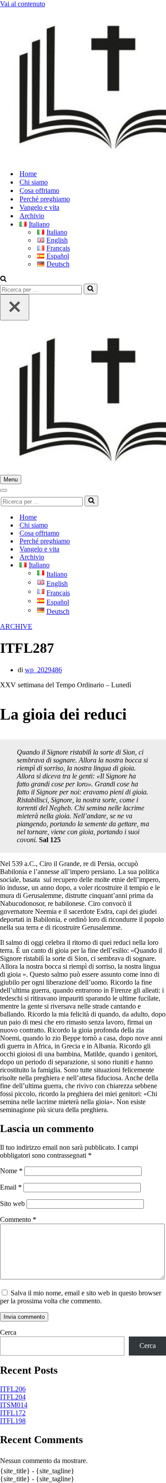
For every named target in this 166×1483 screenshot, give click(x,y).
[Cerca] (3, 279)
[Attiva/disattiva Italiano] (155, 565)
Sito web (12, 1203)
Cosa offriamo (39, 190)
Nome (11, 1171)
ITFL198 (13, 1421)
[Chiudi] (14, 307)
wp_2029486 (43, 670)
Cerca (8, 1332)
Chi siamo (33, 182)
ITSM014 (13, 1405)
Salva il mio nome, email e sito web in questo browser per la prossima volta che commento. (80, 1297)
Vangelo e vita (39, 207)
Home (28, 173)
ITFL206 (13, 1389)
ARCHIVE (16, 626)
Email (11, 1187)
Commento (18, 1219)
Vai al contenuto (22, 4)
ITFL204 (13, 1397)
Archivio (31, 216)
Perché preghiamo (44, 199)
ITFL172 (13, 1413)
